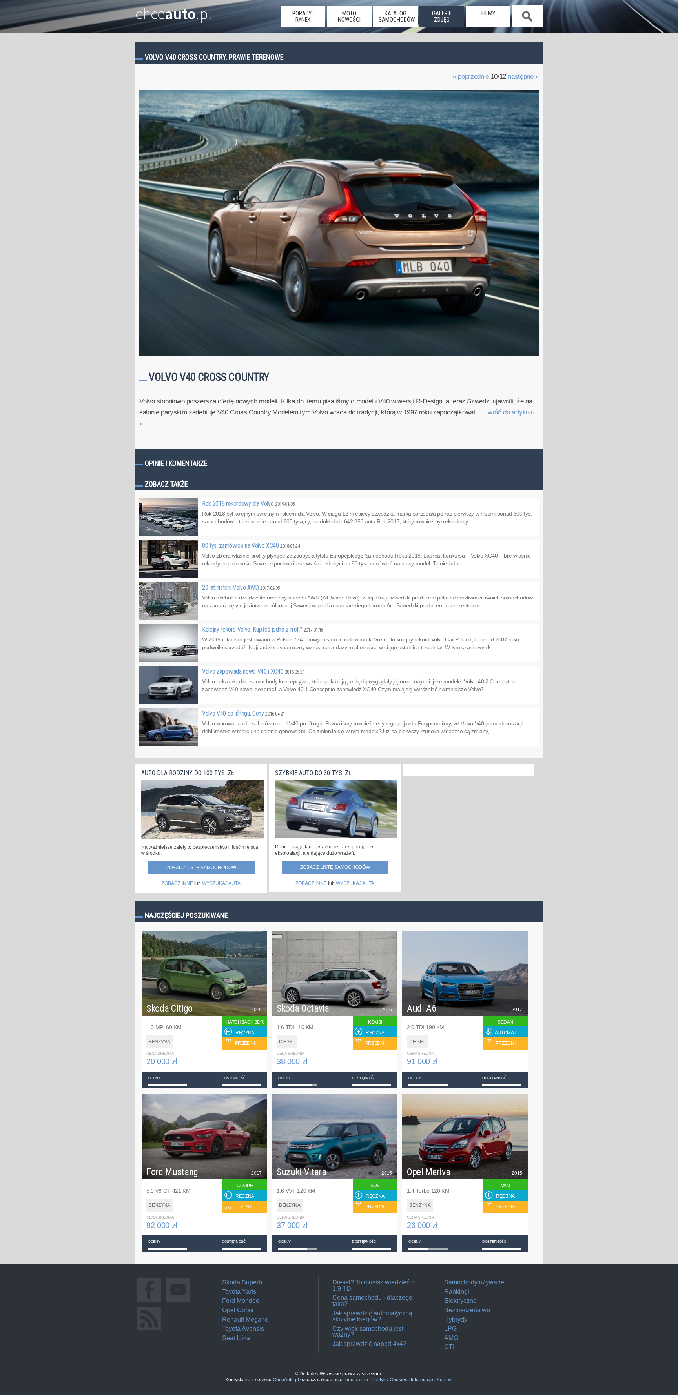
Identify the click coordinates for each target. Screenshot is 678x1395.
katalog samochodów (397, 16)
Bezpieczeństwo (467, 1310)
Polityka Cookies (389, 1379)
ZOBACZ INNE (177, 883)
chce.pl (173, 10)
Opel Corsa (238, 1310)
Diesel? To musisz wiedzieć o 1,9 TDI (373, 1285)
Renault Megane (245, 1319)
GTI (449, 1347)
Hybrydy (455, 1319)
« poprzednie (471, 76)
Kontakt (445, 1379)
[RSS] (149, 1330)
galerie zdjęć (442, 16)
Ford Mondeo (240, 1300)
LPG (450, 1328)
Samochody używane (474, 1282)
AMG (451, 1338)
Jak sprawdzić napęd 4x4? (369, 1344)
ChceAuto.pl (286, 1379)
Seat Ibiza (236, 1338)
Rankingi (456, 1291)
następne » (523, 76)
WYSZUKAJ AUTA (221, 883)
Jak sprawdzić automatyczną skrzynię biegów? (372, 1316)
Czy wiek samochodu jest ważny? (367, 1331)
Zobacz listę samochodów (201, 867)
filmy (488, 13)
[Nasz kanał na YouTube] (178, 1301)
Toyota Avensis (243, 1328)
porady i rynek (303, 16)
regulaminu (356, 1379)
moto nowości (349, 16)
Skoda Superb (242, 1282)
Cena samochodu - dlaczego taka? (372, 1300)
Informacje (422, 1379)
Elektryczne (460, 1300)
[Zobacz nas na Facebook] (149, 1301)
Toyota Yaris (239, 1291)
